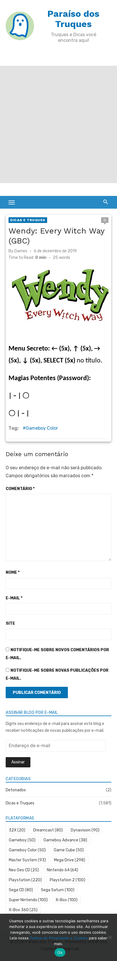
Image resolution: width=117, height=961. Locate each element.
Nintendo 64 (62, 870)
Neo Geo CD (24, 870)
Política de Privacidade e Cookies (59, 938)
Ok (59, 952)
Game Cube (69, 850)
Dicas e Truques (27, 220)
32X (17, 830)
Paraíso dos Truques (73, 18)
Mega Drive (69, 860)
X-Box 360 (23, 909)
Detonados (16, 790)
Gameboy (22, 840)
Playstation (25, 880)
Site (10, 623)
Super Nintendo (28, 900)
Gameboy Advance (65, 840)
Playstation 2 (67, 880)
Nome (13, 572)
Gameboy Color (42, 428)
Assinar (18, 762)
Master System (27, 860)
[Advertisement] (58, 124)
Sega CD (21, 890)
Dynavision (85, 830)
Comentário (20, 488)
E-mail (14, 598)
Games (20, 251)
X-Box (67, 900)
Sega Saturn (57, 890)
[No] (110, 937)
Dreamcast (48, 830)
